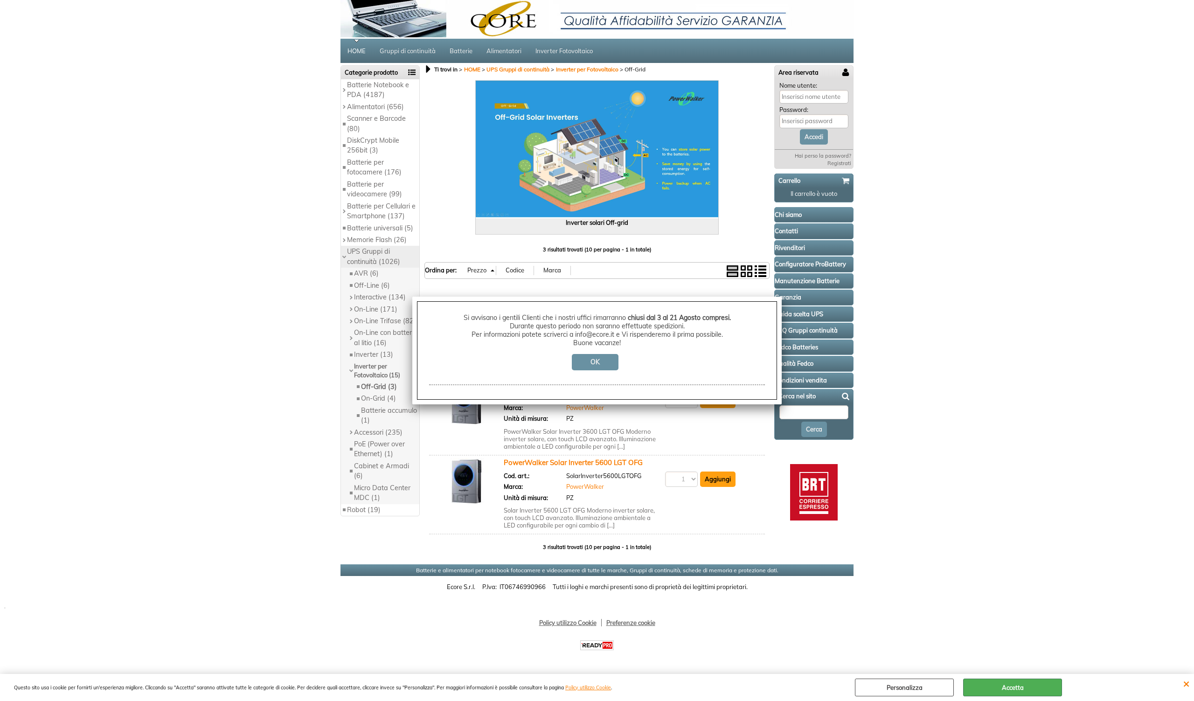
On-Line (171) (375, 309)
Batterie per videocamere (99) (374, 189)
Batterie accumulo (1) (389, 415)
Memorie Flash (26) (377, 240)
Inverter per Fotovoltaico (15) (377, 370)
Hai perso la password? (823, 156)
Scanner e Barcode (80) (376, 123)
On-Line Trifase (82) (385, 321)
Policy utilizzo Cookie (588, 688)
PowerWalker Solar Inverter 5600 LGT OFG (573, 462)
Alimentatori (503, 51)
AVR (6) (366, 273)
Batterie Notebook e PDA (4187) (378, 90)
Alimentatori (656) (375, 107)
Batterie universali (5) (380, 228)
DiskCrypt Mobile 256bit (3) (373, 145)
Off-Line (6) (372, 285)
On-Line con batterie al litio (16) (385, 337)
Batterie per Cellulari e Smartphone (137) (381, 211)
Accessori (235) (378, 432)
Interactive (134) (380, 297)
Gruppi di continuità (408, 51)
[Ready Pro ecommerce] (597, 645)
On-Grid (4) (378, 398)
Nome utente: (798, 85)
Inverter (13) (373, 354)
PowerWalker (585, 407)
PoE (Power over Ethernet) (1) (379, 449)
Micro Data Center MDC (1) (382, 493)
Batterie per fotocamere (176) (374, 167)
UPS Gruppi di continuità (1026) (373, 256)
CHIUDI (1186, 683)
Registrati (839, 163)
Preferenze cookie (630, 622)
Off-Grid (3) (379, 386)
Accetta (1013, 687)
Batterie (461, 51)
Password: (793, 109)
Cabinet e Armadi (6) (381, 471)
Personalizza (905, 687)
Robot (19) (364, 510)
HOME (356, 51)
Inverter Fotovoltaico (564, 51)
